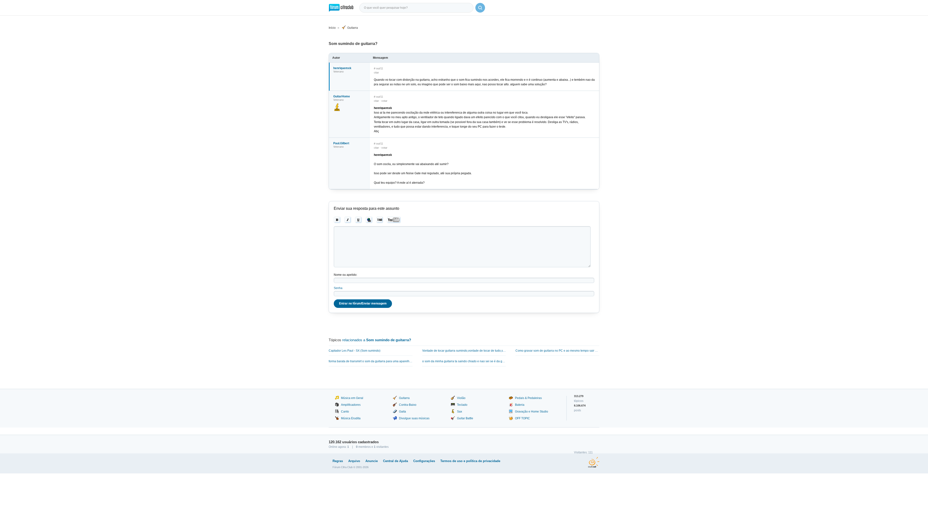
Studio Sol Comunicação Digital (593, 462)
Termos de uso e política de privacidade (470, 461)
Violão (461, 398)
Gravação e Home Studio (531, 411)
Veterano (338, 71)
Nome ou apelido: (345, 274)
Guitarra (352, 27)
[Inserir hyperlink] (369, 220)
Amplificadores (351, 404)
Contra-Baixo (407, 404)
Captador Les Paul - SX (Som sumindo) (354, 350)
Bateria (519, 404)
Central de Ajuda (395, 461)
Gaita (402, 411)
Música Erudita (351, 418)
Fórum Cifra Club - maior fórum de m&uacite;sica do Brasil (341, 8)
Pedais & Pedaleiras (528, 398)
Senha (338, 288)
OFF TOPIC (522, 418)
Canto (345, 411)
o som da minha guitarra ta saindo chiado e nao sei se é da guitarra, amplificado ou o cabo (464, 361)
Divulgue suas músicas (414, 418)
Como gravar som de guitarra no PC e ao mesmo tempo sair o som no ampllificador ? (557, 350)
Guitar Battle (465, 418)
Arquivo (354, 461)
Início (332, 27)
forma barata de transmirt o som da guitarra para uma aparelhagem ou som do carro (371, 361)
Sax (459, 411)
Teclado (462, 404)
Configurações (424, 461)
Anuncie (371, 461)
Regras (338, 461)
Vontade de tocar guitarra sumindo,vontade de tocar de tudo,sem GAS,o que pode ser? (464, 350)
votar (384, 100)
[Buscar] (480, 8)
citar (376, 72)
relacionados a (376, 340)
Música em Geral (352, 398)
